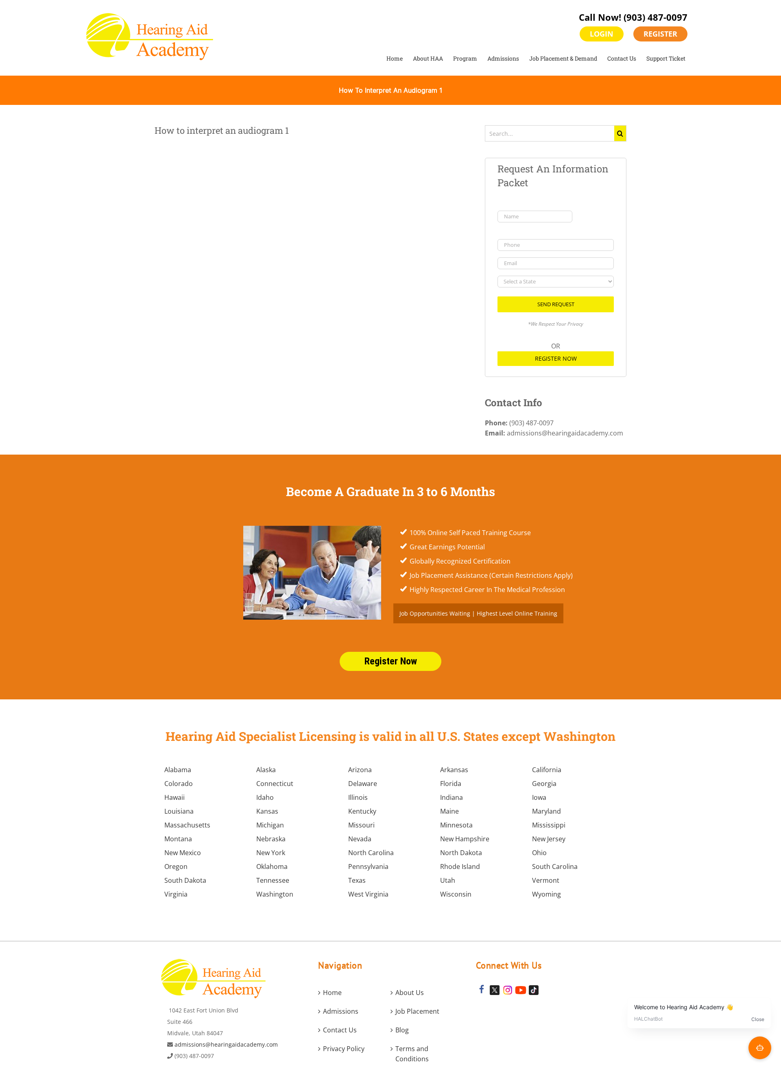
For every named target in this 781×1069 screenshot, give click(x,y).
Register (660, 34)
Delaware (362, 783)
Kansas (267, 811)
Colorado (178, 783)
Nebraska (271, 838)
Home (332, 992)
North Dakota (461, 852)
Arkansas (454, 769)
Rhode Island (460, 866)
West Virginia (368, 894)
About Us (409, 992)
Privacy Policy (343, 1048)
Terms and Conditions (412, 1053)
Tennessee (272, 880)
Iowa (539, 797)
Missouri (361, 825)
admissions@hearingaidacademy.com (226, 1044)
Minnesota (456, 825)
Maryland (546, 811)
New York (270, 852)
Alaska (266, 769)
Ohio (539, 852)
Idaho (265, 797)
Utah (447, 880)
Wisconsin (455, 894)
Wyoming (546, 894)
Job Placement (417, 1011)
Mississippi (548, 825)
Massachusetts (187, 825)
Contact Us (340, 1029)
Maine (449, 811)
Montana (178, 838)
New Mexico (182, 852)
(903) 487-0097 (655, 17)
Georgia (544, 783)
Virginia (176, 894)
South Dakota (185, 880)
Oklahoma (272, 866)
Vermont (545, 880)
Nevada (359, 838)
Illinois (358, 797)
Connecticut (274, 783)
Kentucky (362, 811)
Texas (357, 880)
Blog (402, 1029)
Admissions (340, 1011)
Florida (450, 783)
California (546, 769)
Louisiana (179, 811)
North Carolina (371, 852)
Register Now (556, 358)
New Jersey (548, 838)
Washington (274, 894)
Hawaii (174, 797)
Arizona (360, 769)
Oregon (176, 866)
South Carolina (555, 866)
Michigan (270, 825)
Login (601, 34)
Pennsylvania (368, 866)
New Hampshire (464, 838)
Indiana (451, 797)
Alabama (177, 769)
